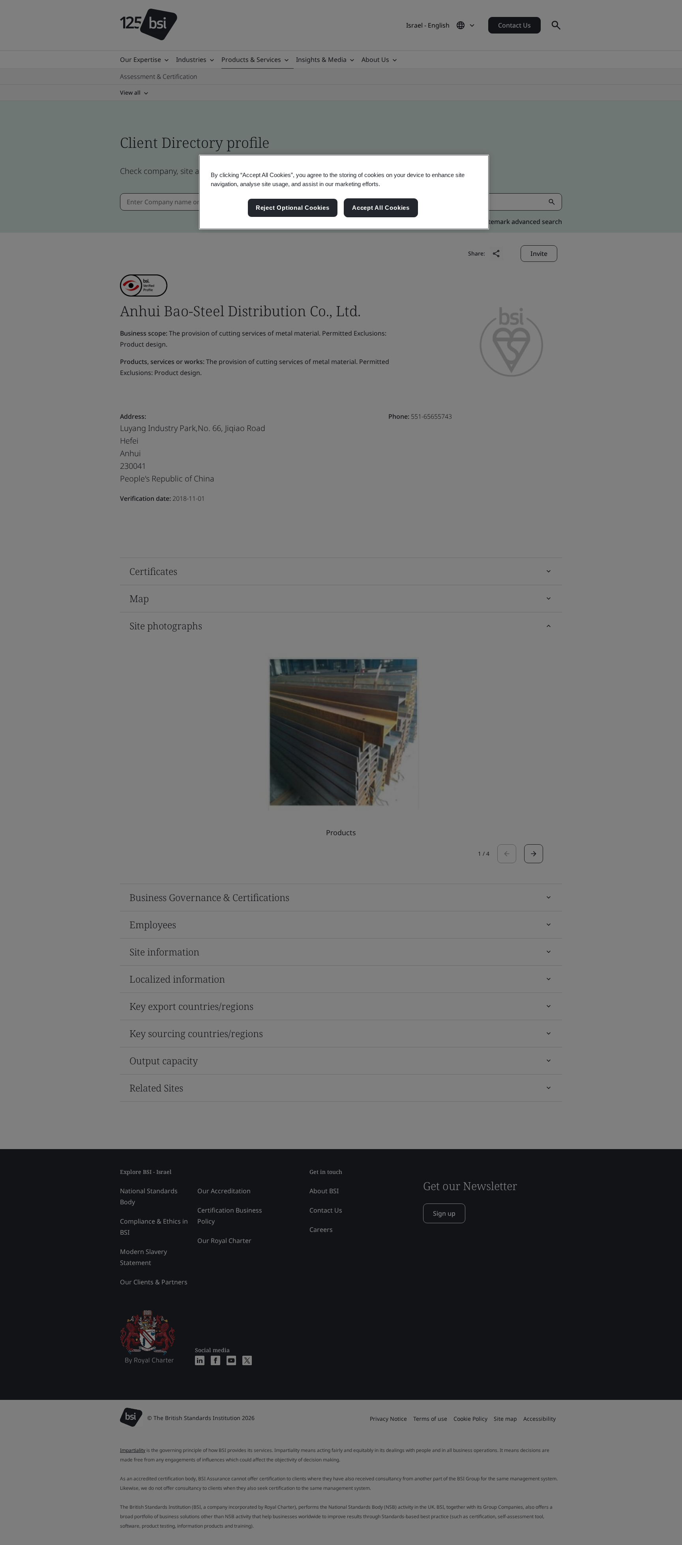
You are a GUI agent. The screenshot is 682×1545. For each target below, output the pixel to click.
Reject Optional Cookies (293, 207)
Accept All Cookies (381, 207)
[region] (344, 192)
